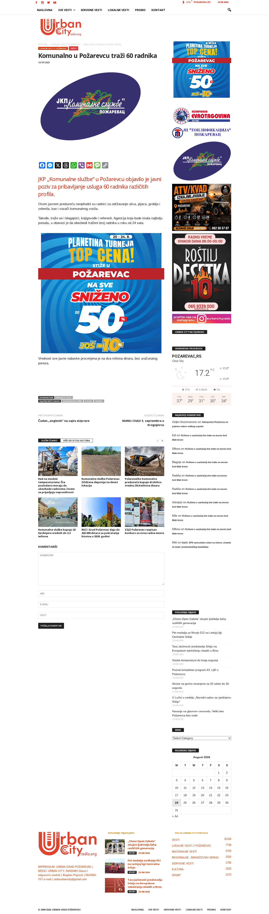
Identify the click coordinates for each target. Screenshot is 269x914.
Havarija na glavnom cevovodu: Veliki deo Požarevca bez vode (198, 713)
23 (226, 795)
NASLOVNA (44, 10)
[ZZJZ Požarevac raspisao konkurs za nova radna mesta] (144, 512)
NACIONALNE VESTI (184, 851)
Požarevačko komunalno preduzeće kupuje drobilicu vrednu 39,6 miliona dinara (143, 482)
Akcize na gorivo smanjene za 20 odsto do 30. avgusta (201, 685)
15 (218, 787)
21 (210, 795)
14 (210, 787)
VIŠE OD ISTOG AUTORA (76, 440)
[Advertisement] (163, 27)
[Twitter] (48, 3)
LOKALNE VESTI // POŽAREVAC (53, 48)
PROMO (140, 10)
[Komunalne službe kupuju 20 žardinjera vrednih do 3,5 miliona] (58, 512)
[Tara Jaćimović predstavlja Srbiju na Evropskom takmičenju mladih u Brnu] (115, 885)
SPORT (132, 853)
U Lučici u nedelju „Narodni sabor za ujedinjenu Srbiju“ (201, 699)
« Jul (175, 816)
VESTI (73, 48)
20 (202, 795)
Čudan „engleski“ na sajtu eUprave (63, 421)
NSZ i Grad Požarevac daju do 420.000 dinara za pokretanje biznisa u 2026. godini (101, 533)
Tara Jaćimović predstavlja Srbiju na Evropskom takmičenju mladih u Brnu (195, 648)
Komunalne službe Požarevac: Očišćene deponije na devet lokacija (101, 482)
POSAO (88, 401)
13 (202, 787)
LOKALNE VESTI (118, 10)
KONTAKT (158, 10)
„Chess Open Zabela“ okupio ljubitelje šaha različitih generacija (199, 621)
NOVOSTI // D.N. (63, 397)
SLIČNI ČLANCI (49, 440)
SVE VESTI (65, 10)
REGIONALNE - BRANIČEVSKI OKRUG (195, 857)
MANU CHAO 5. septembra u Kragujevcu (143, 423)
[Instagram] (42, 3)
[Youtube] (54, 3)
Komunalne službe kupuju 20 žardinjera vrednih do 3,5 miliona (57, 533)
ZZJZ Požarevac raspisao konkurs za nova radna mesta (144, 531)
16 (226, 787)
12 (194, 787)
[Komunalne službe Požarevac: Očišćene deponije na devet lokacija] (101, 461)
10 (176, 787)
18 (185, 795)
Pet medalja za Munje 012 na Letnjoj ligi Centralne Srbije (197, 634)
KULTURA (178, 869)
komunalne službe (72, 401)
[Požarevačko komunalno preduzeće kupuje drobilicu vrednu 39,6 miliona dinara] (144, 461)
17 (176, 795)
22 (218, 795)
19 (194, 795)
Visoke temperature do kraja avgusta (195, 660)
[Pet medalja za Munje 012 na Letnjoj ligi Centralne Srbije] (115, 866)
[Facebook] (36, 3)
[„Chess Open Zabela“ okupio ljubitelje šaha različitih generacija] (115, 846)
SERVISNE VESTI (91, 10)
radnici (99, 401)
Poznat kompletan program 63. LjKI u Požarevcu (195, 672)
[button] (229, 10)
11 (185, 787)
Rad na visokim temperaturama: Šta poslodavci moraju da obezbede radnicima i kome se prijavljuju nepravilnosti (56, 485)
